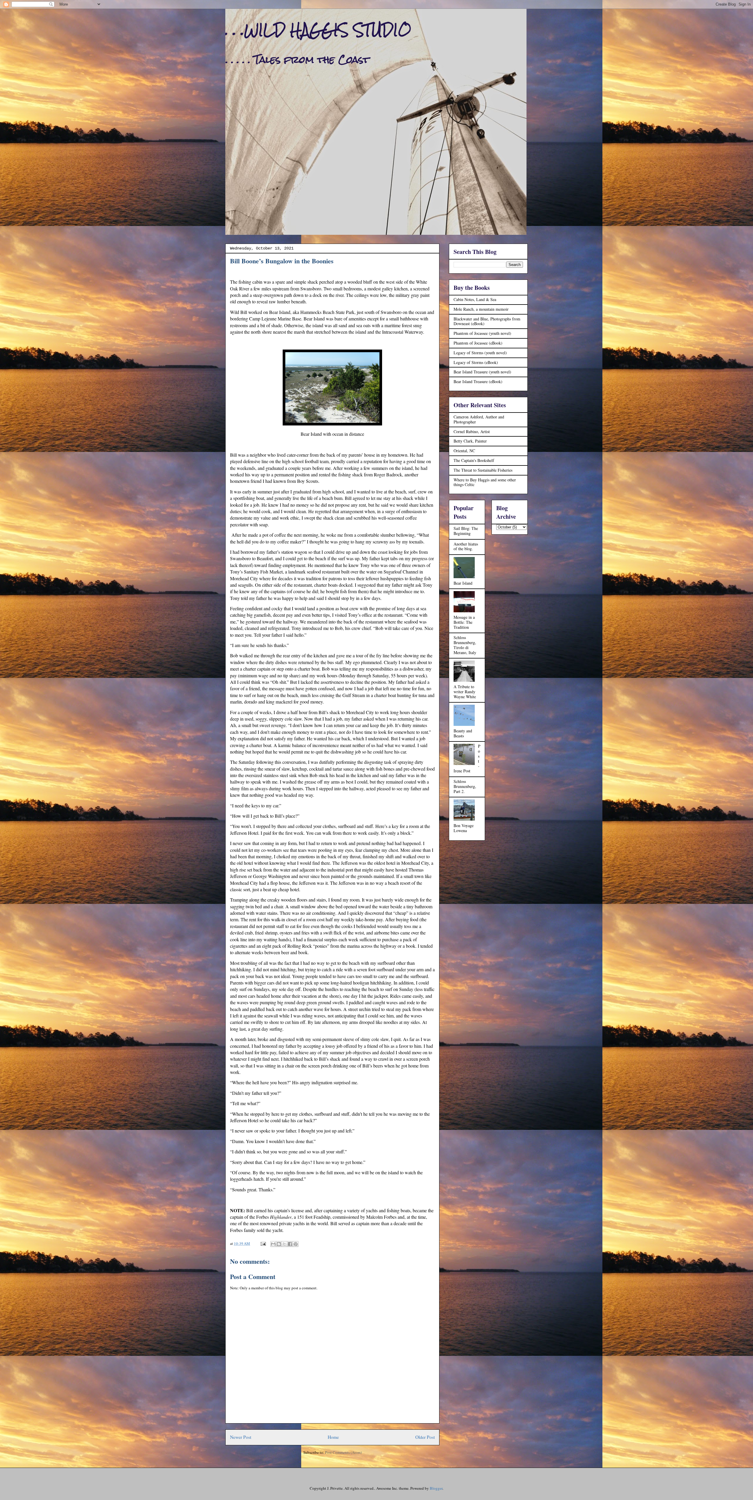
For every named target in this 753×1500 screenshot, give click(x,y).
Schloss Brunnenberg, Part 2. (465, 786)
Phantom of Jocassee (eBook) (478, 343)
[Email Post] (263, 1243)
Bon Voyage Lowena (464, 828)
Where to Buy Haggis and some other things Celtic (485, 482)
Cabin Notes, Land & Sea (475, 299)
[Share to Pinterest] (296, 1244)
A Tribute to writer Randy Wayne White (465, 691)
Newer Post (240, 1437)
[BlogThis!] (279, 1244)
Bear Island (463, 583)
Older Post (425, 1437)
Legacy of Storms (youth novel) (480, 352)
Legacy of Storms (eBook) (476, 362)
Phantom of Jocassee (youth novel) (482, 333)
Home (333, 1437)
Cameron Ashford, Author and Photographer (479, 419)
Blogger (436, 1488)
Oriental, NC (464, 450)
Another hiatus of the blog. (466, 546)
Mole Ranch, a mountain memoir (481, 309)
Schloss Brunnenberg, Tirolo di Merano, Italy (465, 645)
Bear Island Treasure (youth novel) (482, 372)
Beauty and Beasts (463, 733)
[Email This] (273, 1244)
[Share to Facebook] (290, 1244)
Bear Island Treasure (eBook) (478, 381)
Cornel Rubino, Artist (472, 431)
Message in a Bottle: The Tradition (464, 622)
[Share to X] (284, 1244)
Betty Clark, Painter (470, 441)
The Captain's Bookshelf (474, 460)
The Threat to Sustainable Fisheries (483, 470)
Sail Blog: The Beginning (466, 531)
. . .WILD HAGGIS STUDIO (318, 29)
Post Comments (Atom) (343, 1452)
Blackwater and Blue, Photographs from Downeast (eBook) (487, 321)
